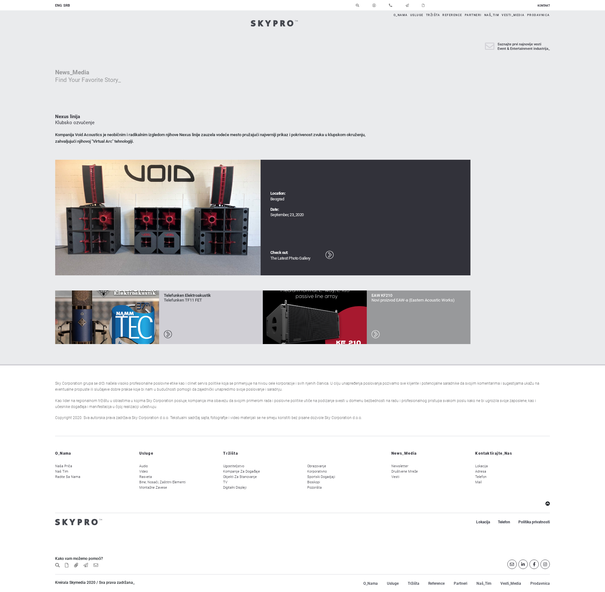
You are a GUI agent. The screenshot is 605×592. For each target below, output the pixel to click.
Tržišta (433, 15)
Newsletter (399, 466)
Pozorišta (314, 488)
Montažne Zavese (153, 488)
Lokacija (481, 466)
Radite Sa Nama (67, 477)
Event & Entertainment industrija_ (524, 49)
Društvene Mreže (404, 471)
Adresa (480, 471)
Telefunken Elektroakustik (187, 295)
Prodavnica (538, 15)
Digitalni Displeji (234, 488)
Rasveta (145, 477)
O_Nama (401, 15)
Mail (478, 482)
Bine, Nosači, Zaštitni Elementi (162, 482)
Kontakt (544, 5)
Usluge (417, 15)
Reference (452, 15)
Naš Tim (61, 471)
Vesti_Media (513, 15)
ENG (58, 5)
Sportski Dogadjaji (321, 477)
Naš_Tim (491, 15)
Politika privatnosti (534, 522)
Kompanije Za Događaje (241, 471)
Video (143, 471)
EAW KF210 (382, 295)
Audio (143, 466)
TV (225, 482)
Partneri (473, 15)
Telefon (481, 477)
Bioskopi (313, 482)
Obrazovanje (316, 466)
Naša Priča (63, 466)
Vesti (395, 477)
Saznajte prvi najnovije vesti (519, 44)
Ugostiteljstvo (233, 466)
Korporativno (317, 471)
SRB (66, 5)
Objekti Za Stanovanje (240, 477)
